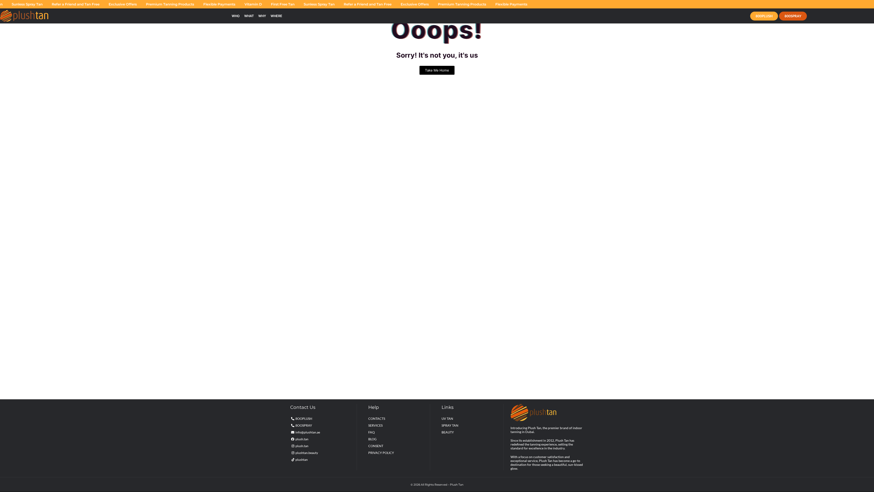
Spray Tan (450, 425)
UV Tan (447, 418)
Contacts (376, 418)
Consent (375, 446)
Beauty (448, 432)
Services (375, 425)
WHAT (249, 16)
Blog (372, 439)
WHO (236, 16)
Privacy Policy (381, 453)
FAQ (371, 432)
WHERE (276, 16)
